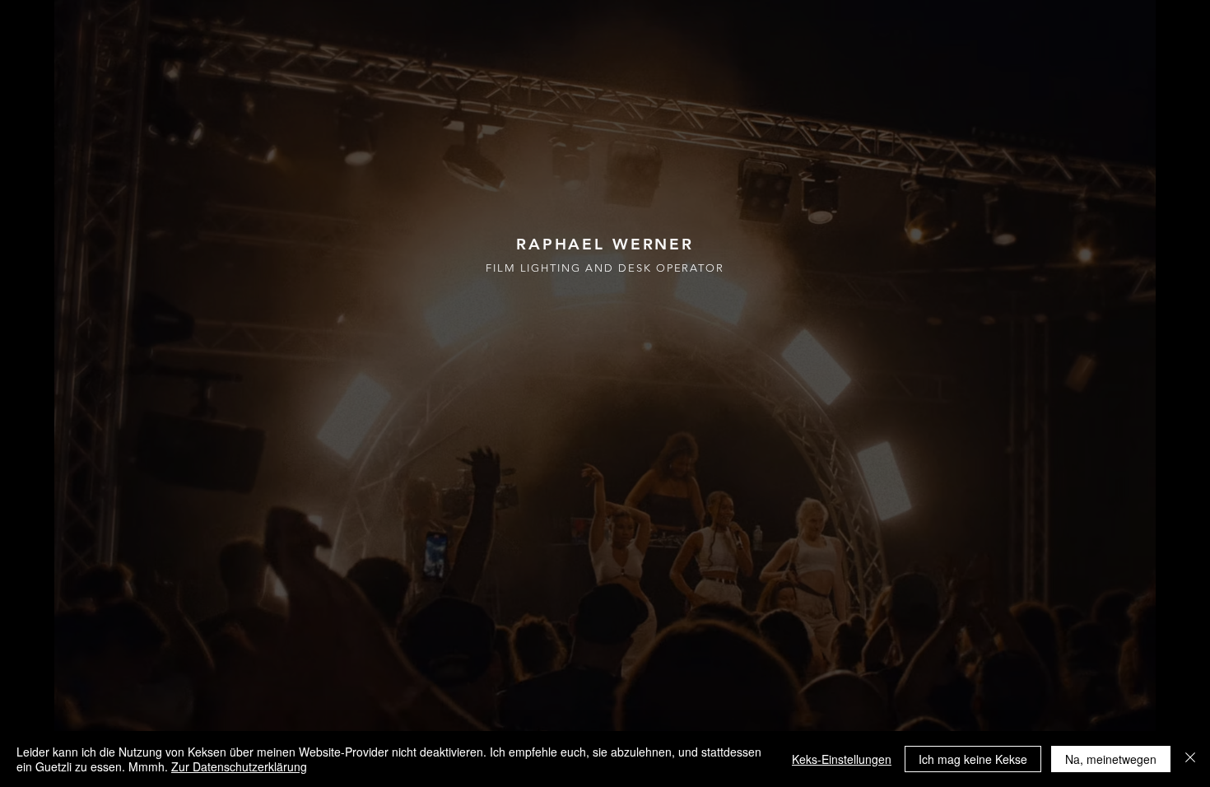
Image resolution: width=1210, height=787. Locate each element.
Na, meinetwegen (1110, 759)
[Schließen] (1190, 759)
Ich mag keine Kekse (973, 759)
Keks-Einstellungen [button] (841, 759)
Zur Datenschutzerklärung (239, 766)
